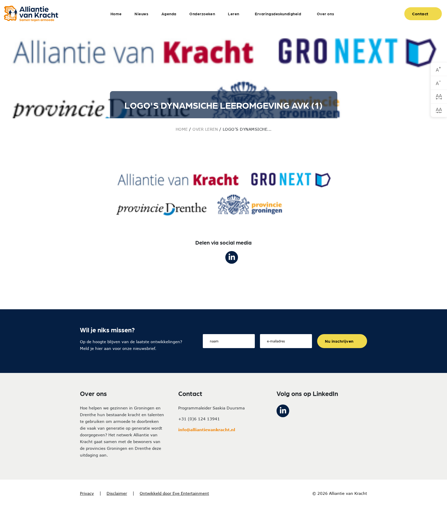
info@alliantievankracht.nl (206, 429)
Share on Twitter (215, 257)
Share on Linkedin (231, 257)
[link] (439, 69)
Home (116, 13)
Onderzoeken (202, 13)
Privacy (87, 493)
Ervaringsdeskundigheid (278, 13)
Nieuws (141, 13)
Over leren (205, 129)
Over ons (325, 13)
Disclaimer (117, 493)
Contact (420, 13)
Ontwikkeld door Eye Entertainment (174, 493)
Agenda (168, 13)
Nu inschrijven (339, 341)
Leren (233, 13)
